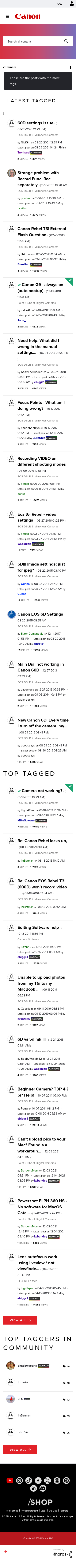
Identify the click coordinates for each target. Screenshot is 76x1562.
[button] (69, 6)
